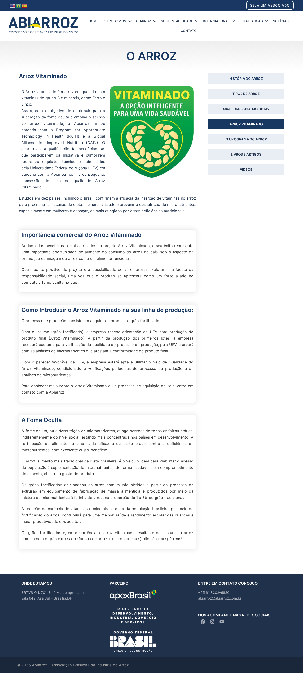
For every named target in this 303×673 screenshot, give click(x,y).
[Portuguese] (19, 5)
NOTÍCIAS (281, 21)
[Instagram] (212, 621)
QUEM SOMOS (114, 21)
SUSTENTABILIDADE (177, 21)
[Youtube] (222, 621)
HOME (93, 21)
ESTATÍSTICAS (251, 21)
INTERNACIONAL (216, 21)
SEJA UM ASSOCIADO (270, 5)
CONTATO (189, 31)
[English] (12, 5)
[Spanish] (25, 5)
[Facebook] (203, 621)
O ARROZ (143, 21)
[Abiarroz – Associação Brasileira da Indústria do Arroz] (43, 25)
